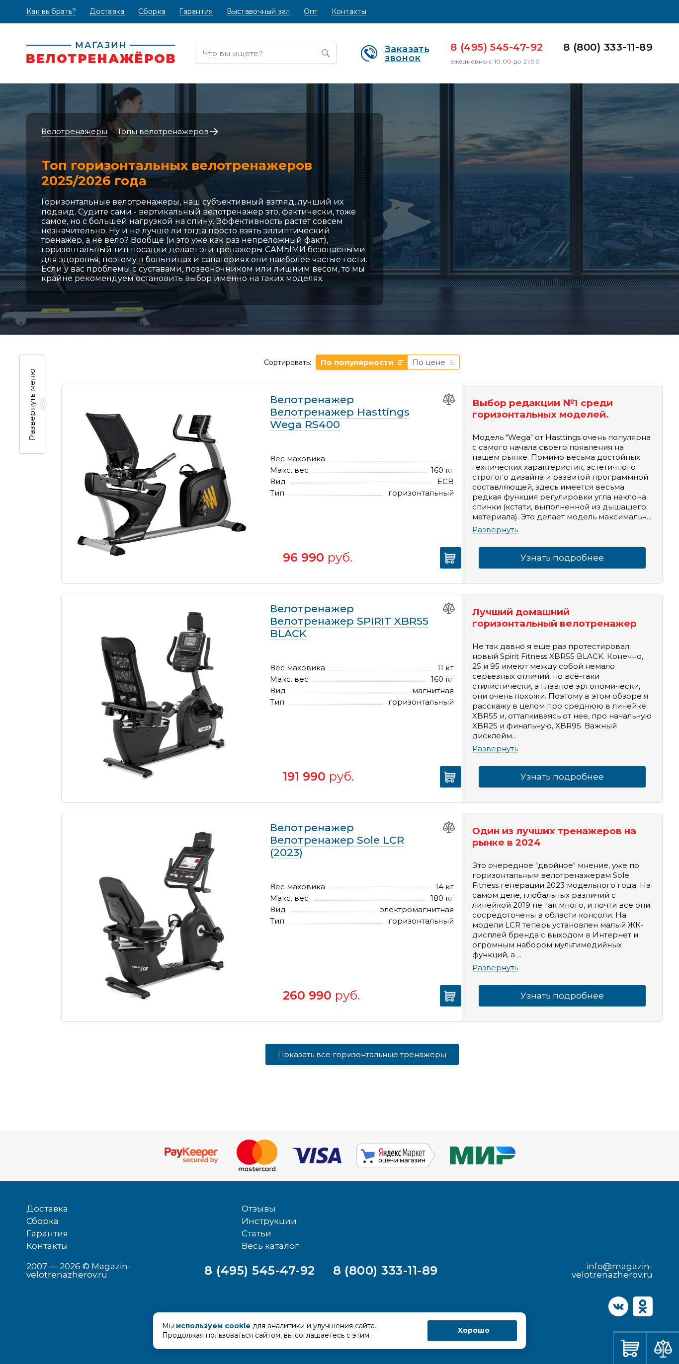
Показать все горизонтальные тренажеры (362, 1054)
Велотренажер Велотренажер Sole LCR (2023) (337, 840)
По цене (428, 362)
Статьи (256, 1233)
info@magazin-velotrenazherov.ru (612, 1270)
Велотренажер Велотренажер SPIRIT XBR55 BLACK (349, 621)
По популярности (357, 362)
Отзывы (259, 1209)
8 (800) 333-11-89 (608, 47)
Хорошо (474, 1330)
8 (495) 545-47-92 (496, 47)
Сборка (152, 11)
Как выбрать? (51, 11)
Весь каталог (270, 1246)
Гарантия (196, 11)
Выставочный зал (258, 11)
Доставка (106, 11)
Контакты (349, 11)
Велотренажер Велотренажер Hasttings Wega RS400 (340, 412)
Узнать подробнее (562, 558)
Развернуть (495, 530)
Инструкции (269, 1221)
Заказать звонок (407, 54)
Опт (311, 11)
